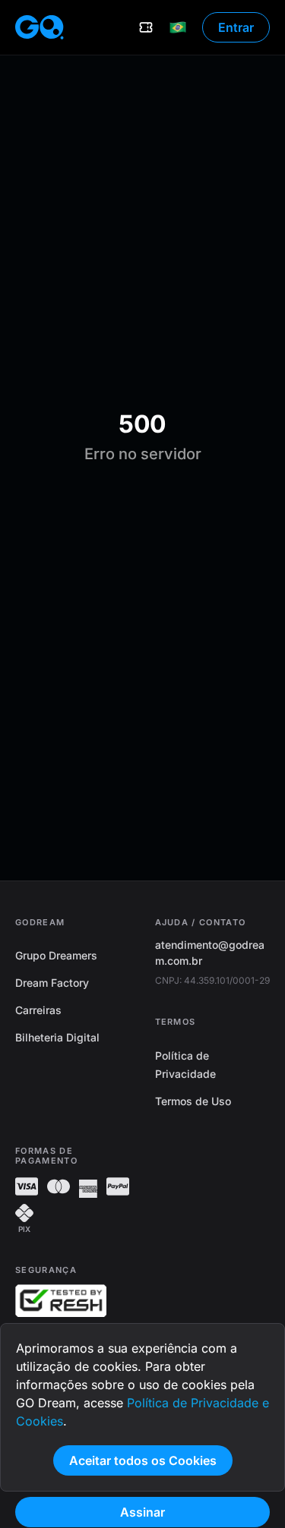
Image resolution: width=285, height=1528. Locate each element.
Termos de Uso (193, 1101)
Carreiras (38, 1009)
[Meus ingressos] (146, 27)
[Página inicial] (39, 27)
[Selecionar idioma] (178, 27)
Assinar (142, 1512)
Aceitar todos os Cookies (143, 1460)
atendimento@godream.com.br (209, 952)
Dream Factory (52, 982)
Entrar (236, 27)
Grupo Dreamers (56, 955)
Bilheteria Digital (57, 1037)
